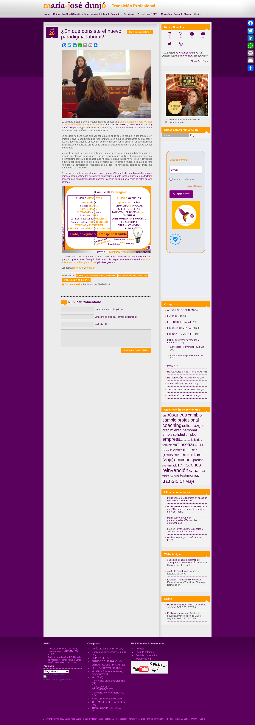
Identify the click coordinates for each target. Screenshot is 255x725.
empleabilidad (173, 434)
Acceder (140, 648)
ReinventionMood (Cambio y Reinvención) (75, 14)
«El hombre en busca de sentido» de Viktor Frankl (187, 499)
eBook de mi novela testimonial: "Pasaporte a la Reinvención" (183, 561)
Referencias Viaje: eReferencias (186, 355)
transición (90, 268)
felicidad (196, 439)
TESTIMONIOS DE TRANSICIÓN (183, 389)
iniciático (176, 450)
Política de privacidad (178, 613)
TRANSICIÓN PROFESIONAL (76, 280)
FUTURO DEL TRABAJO (179, 322)
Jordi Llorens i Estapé (178, 571)
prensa (198, 460)
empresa (171, 439)
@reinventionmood (188, 52)
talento (165, 476)
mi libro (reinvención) (179, 452)
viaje (190, 481)
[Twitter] (250, 30)
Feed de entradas (145, 652)
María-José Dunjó (200, 61)
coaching (171, 425)
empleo (191, 434)
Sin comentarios (73, 284)
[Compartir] (250, 68)
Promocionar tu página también (57, 679)
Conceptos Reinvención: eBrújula (187, 347)
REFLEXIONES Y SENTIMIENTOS (184, 371)
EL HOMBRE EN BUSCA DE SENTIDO (187, 506)
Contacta (115, 14)
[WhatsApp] (250, 45)
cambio (195, 415)
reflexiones (189, 464)
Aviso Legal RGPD (147, 14)
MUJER (171, 365)
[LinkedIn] (250, 38)
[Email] (250, 60)
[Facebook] (250, 23)
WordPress (161, 719)
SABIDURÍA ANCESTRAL (180, 383)
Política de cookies (176, 604)
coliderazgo (192, 425)
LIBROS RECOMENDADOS (181, 328)
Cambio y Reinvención (53, 674)
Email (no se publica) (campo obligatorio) (116, 317)
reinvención (78, 268)
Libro (104, 14)
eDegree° (122, 719)
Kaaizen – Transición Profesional (184, 579)
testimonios (189, 475)
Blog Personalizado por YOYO (184, 719)
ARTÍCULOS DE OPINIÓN (180, 310)
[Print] (250, 53)
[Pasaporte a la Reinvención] (44, 677)
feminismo (169, 445)
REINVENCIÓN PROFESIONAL (132, 275)
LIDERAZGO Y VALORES (180, 334)
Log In (202, 719)
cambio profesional (180, 420)
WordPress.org (143, 658)
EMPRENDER (174, 316)
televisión (175, 476)
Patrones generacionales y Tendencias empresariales (182, 520)
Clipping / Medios (192, 14)
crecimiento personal (179, 430)
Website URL (101, 324)
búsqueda (177, 414)
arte (164, 416)
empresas (185, 440)
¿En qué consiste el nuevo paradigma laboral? (91, 34)
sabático (197, 470)
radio (174, 465)
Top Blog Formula (145, 719)
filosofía (185, 444)
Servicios (129, 14)
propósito (166, 466)
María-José (173, 498)
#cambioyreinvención (181, 55)
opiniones (183, 459)
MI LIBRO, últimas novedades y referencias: (96, 275)
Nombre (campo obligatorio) (109, 309)
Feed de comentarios (146, 655)
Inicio (46, 14)
